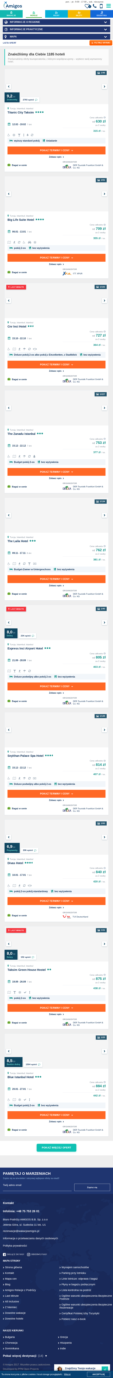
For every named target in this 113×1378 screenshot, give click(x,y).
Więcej (67, 1374)
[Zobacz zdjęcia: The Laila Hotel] (56, 515)
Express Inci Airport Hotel (25, 648)
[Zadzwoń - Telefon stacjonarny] (95, 6)
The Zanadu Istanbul (21, 433)
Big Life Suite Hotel (21, 219)
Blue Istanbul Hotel (21, 1077)
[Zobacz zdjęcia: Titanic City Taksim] (56, 86)
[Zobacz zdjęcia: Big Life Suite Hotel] (56, 193)
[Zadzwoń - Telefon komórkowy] (101, 6)
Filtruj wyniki (102, 43)
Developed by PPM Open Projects (21, 1369)
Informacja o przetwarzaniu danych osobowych (30, 1238)
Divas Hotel (15, 863)
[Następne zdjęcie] (104, 86)
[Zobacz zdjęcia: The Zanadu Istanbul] (56, 407)
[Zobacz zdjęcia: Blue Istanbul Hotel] (56, 1051)
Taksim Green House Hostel (27, 969)
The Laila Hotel (18, 541)
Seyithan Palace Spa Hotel (26, 755)
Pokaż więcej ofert (56, 1147)
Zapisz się (92, 1187)
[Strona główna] (13, 5)
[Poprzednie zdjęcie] (8, 86)
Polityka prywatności (15, 1245)
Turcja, (13, 108)
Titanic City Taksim (21, 112)
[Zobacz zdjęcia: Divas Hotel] (56, 837)
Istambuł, (21, 108)
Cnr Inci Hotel (17, 326)
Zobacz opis (55, 157)
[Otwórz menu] (108, 5)
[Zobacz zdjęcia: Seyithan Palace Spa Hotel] (56, 729)
